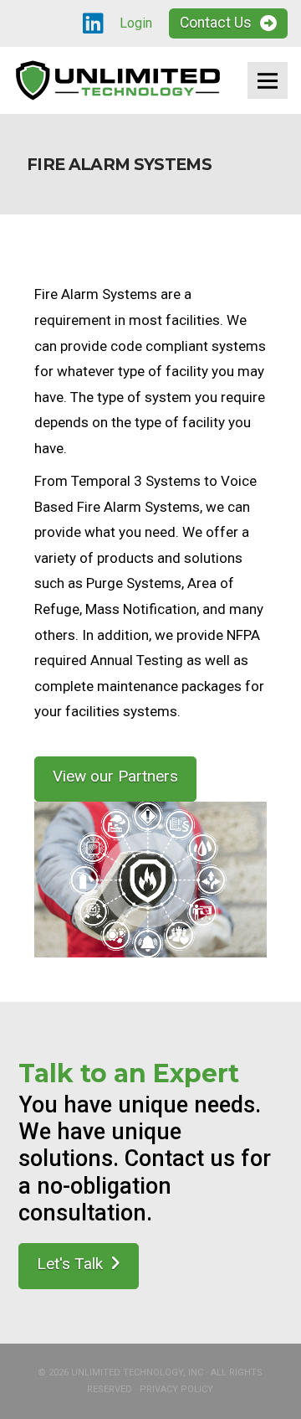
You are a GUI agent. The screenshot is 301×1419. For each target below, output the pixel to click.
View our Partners (115, 776)
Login (136, 23)
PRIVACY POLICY (176, 1389)
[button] (267, 80)
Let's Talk (70, 1263)
